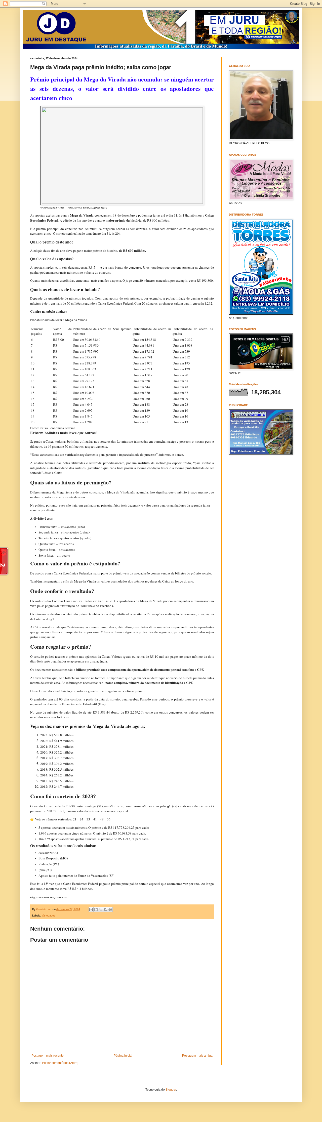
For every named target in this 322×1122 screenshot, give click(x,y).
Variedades (48, 915)
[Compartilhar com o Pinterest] (110, 909)
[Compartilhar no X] (100, 909)
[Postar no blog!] (95, 909)
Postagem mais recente (47, 1055)
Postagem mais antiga (197, 1055)
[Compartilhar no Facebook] (105, 909)
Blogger (171, 1089)
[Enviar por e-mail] (91, 909)
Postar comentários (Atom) (60, 1063)
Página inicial (123, 1055)
